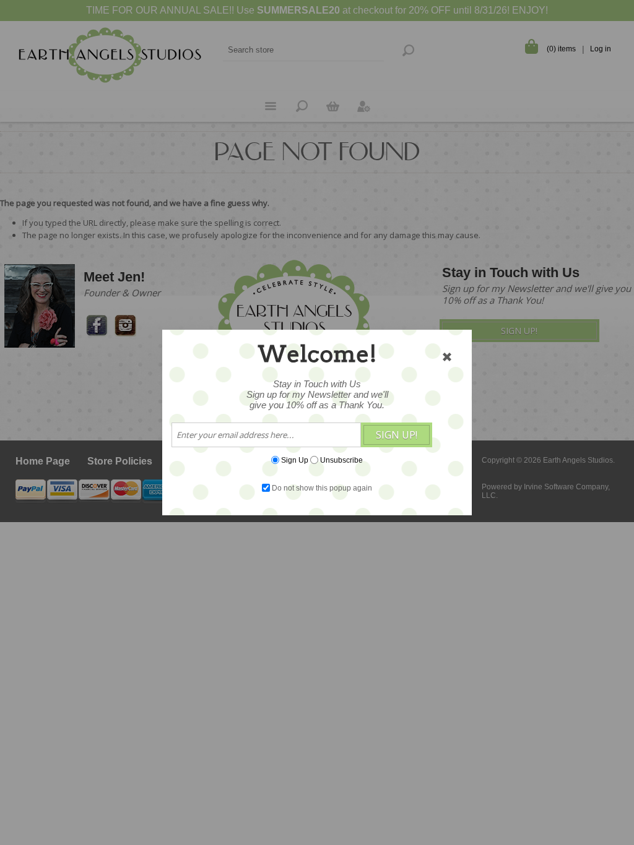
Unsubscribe (341, 460)
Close (447, 357)
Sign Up (294, 460)
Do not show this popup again (322, 488)
